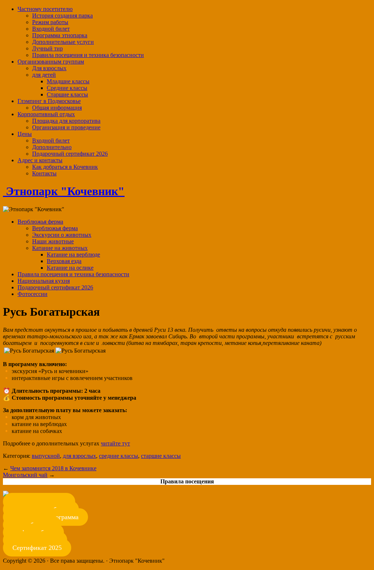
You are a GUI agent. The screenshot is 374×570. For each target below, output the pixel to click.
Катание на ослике (70, 268)
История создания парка (62, 15)
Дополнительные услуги (63, 42)
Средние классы (67, 88)
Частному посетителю (45, 9)
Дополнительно (52, 147)
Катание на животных (60, 248)
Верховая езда (64, 261)
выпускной (46, 456)
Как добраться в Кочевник (65, 167)
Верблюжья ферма (40, 221)
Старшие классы (67, 94)
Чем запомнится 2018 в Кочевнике (53, 468)
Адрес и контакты (40, 160)
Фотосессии (32, 294)
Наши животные (53, 241)
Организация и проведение (66, 127)
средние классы (118, 456)
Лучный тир (47, 48)
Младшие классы (68, 81)
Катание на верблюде (73, 254)
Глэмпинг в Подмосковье (49, 101)
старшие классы (161, 456)
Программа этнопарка (59, 35)
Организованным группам (51, 61)
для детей (44, 75)
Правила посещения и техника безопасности (88, 55)
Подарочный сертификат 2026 (70, 154)
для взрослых (79, 456)
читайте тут (115, 443)
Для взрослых (49, 68)
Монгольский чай (25, 475)
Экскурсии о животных (61, 235)
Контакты (44, 173)
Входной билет (51, 29)
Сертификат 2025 (37, 547)
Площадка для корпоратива (66, 121)
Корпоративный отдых (46, 114)
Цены (25, 134)
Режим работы (50, 22)
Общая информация (57, 107)
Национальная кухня (44, 281)
